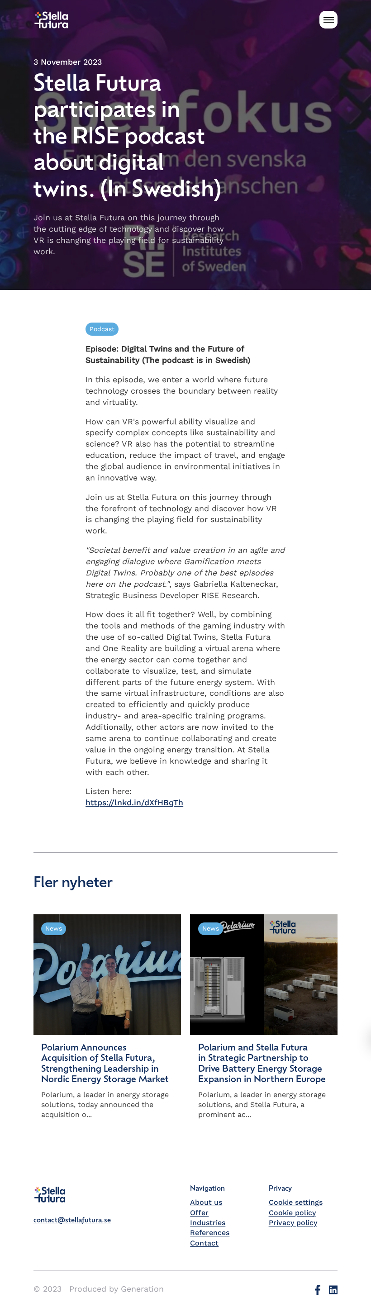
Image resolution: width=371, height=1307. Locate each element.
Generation (142, 1288)
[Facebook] (317, 1289)
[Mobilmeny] (328, 20)
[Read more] (107, 1017)
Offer (199, 1212)
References (209, 1232)
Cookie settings (296, 1202)
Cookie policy (292, 1212)
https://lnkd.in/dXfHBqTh (134, 802)
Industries (207, 1222)
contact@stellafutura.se (72, 1220)
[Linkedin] (333, 1289)
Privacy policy (293, 1222)
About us (206, 1202)
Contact (204, 1243)
